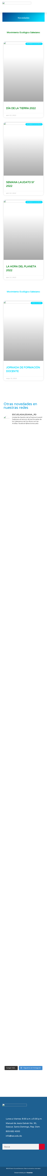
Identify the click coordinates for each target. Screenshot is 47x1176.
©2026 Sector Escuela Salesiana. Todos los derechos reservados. (23, 1168)
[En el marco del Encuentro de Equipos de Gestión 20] (23, 620)
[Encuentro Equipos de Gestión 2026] (23, 962)
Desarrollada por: (23, 1172)
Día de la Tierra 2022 (21, 108)
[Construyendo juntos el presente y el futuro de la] (23, 989)
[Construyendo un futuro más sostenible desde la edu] (23, 779)
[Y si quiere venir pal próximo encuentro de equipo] (23, 580)
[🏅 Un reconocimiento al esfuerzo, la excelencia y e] (23, 539)
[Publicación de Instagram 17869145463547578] (23, 498)
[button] (42, 6)
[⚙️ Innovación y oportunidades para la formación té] (23, 694)
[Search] (42, 1147)
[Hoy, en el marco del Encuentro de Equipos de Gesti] (23, 860)
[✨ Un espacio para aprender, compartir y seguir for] (23, 460)
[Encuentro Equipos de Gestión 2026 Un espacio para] (23, 928)
